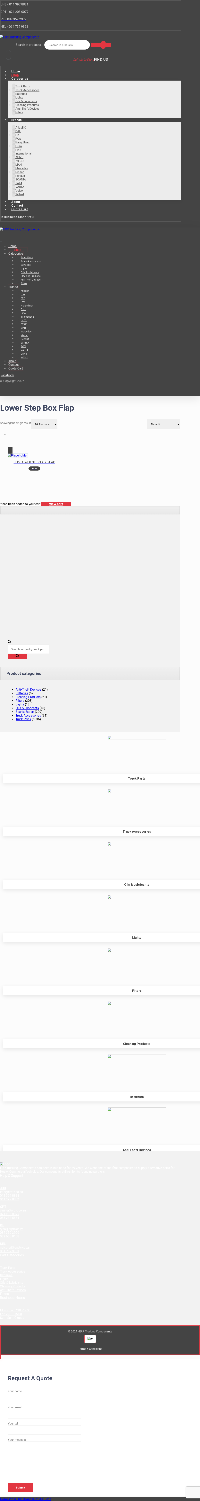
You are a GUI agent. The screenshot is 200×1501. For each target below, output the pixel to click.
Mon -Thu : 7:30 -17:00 (15, 1310)
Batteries (22, 693)
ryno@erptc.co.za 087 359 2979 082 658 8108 (11, 1232)
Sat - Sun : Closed (12, 1318)
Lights (20, 704)
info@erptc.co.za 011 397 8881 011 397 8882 (11, 1195)
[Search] (101, 45)
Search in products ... (30, 45)
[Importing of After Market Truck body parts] (19, 37)
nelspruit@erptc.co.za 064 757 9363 (14, 1249)
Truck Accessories (28, 715)
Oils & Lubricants (27, 708)
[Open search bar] (9, 642)
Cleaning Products (28, 697)
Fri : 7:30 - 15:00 (11, 1314)
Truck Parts (23, 719)
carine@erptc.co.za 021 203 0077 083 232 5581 (13, 1214)
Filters (20, 701)
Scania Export (25, 712)
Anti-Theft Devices (28, 689)
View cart (56, 504)
